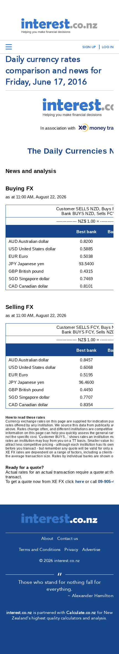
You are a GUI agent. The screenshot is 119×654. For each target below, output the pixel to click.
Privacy (71, 549)
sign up (89, 47)
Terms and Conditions (40, 549)
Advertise (91, 549)
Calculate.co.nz (81, 612)
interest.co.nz (19, 612)
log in (107, 47)
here (79, 481)
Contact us (67, 538)
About (47, 538)
